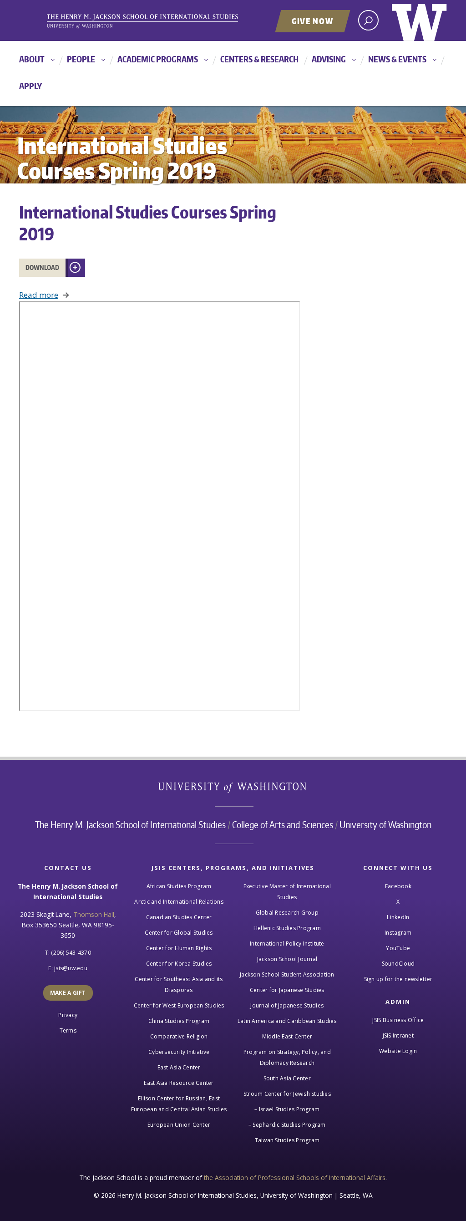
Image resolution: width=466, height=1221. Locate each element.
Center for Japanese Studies (287, 990)
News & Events (397, 59)
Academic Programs (157, 59)
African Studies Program (179, 886)
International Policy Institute (287, 943)
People (81, 59)
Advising (329, 59)
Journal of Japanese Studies (287, 1005)
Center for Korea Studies (179, 963)
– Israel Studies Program (286, 1109)
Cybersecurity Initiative (178, 1052)
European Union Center (178, 1125)
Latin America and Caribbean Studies (287, 1021)
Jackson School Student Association (287, 974)
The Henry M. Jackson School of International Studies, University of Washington (158, 21)
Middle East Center (287, 1036)
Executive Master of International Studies (287, 891)
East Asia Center (179, 1067)
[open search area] (368, 20)
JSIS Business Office (398, 1020)
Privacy (67, 1015)
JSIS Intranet (398, 1035)
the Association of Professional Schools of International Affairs (294, 1177)
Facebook (398, 886)
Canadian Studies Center (179, 917)
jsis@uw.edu (70, 968)
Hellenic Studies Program (287, 928)
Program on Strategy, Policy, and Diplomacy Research (287, 1057)
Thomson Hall (93, 914)
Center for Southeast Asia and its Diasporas (179, 984)
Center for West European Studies (179, 1005)
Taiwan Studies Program (287, 1140)
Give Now (313, 21)
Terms (68, 1030)
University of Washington (419, 20)
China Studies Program (178, 1021)
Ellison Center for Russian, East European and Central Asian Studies (179, 1103)
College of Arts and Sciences (282, 824)
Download (42, 267)
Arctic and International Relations (178, 902)
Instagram (398, 932)
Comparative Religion (179, 1036)
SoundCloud (398, 963)
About (32, 59)
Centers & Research (259, 59)
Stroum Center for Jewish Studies (287, 1094)
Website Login (398, 1051)
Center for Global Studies (179, 932)
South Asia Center (287, 1078)
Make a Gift (68, 993)
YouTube (398, 948)
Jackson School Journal (287, 959)
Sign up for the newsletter (398, 979)
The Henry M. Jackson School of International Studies (130, 824)
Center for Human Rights (179, 948)
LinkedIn (398, 917)
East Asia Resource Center (178, 1083)
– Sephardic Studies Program (287, 1125)
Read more (38, 295)
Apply (30, 86)
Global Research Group (287, 912)
